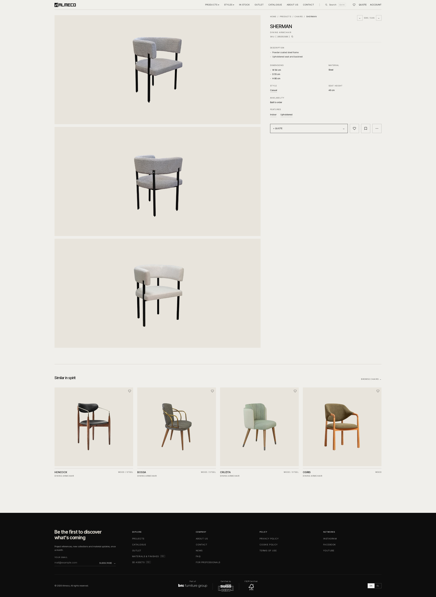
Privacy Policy (269, 538)
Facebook (329, 544)
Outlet (259, 4)
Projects (138, 538)
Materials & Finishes (148, 556)
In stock (244, 4)
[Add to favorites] (354, 128)
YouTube (328, 550)
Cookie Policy (269, 544)
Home (273, 16)
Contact (308, 4)
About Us (292, 4)
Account (376, 4)
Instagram (330, 538)
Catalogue (275, 4)
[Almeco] (65, 5)
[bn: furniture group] (192, 585)
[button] (157, 69)
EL (378, 586)
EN (371, 586)
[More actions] (377, 128)
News (199, 550)
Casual (273, 90)
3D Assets (141, 562)
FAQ (198, 556)
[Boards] (354, 5)
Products (212, 4)
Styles (229, 4)
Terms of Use (268, 550)
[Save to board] (365, 128)
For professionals (208, 562)
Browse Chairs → (371, 379)
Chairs (299, 16)
